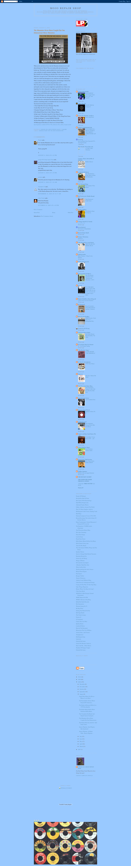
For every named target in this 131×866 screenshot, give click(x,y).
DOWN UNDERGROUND (85, 127)
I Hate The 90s (82, 103)
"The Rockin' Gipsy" (83, 350)
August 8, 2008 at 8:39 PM (47, 173)
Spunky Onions (80, 552)
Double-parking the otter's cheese (84, 569)
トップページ (81, 223)
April (81, 744)
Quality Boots (79, 624)
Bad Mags (78, 513)
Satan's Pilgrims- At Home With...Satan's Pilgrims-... (86, 732)
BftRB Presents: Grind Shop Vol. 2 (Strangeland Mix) (90, 319)
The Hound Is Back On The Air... (89, 211)
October (82, 689)
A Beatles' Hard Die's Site (82, 565)
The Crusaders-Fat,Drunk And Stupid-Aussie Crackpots (87, 715)
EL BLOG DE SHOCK (84, 362)
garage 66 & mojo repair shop (46, 159)
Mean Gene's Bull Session (85, 459)
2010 (79, 677)
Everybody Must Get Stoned (85, 344)
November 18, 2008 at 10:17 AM (49, 194)
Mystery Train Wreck (84, 410)
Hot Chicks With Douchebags (83, 500)
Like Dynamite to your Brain (86, 242)
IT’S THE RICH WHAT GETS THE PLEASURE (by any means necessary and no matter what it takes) (90, 291)
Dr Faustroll (81, 304)
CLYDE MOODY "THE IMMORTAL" (90, 352)
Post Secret (79, 574)
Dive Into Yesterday (81, 532)
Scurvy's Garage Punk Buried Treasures (86, 554)
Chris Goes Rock (80, 591)
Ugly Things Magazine (82, 587)
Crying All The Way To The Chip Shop (86, 584)
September (82, 691)
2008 (79, 682)
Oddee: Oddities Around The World (85, 507)
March (81, 746)
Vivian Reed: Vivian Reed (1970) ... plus (90, 437)
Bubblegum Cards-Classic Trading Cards (86, 511)
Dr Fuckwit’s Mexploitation (84, 229)
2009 (79, 679)
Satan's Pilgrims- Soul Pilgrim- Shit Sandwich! (87, 728)
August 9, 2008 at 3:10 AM (47, 182)
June (81, 739)
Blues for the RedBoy (83, 316)
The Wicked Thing (83, 184)
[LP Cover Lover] (82, 26)
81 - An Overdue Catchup (84, 346)
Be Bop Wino (79, 608)
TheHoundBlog (82, 209)
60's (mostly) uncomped (82, 563)
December (82, 684)
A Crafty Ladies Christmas (89, 149)
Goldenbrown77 (82, 422)
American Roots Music (84, 332)
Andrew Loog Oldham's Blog (83, 580)
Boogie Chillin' (80, 576)
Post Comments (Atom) (47, 216)
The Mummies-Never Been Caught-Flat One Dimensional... (88, 719)
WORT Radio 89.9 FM (82, 597)
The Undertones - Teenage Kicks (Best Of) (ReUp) (90, 425)
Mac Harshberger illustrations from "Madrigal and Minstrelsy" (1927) (89, 277)
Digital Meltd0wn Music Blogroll (87, 299)
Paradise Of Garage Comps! (83, 648)
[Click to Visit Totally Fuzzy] (65, 788)
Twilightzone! (79, 635)
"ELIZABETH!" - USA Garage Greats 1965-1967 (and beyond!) (90, 95)
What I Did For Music (84, 447)
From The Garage (80, 534)
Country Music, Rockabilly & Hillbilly (86, 159)
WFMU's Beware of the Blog (83, 599)
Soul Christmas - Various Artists (89, 449)
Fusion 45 (80, 488)
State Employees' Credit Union (89, 200)
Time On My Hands (81, 545)
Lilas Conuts (41, 198)
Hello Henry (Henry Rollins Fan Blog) (86, 541)
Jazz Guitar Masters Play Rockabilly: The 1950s (90, 335)
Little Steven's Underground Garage (85, 582)
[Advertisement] (45, 20)
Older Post (70, 212)
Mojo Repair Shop (65, 8)
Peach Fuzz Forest (80, 539)
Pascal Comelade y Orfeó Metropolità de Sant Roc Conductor (90, 307)
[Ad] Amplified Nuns (90, 399)
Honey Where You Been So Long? (85, 589)
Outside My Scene (81, 641)
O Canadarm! (79, 619)
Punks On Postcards (83, 262)
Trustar (40, 140)
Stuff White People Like (82, 502)
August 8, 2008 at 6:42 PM (47, 155)
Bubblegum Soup (80, 637)
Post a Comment (38, 209)
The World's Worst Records (85, 147)
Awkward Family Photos (82, 505)
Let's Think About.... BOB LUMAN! (90, 461)
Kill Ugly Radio (80, 613)
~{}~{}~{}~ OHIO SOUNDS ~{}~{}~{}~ (86, 484)
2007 (79, 749)
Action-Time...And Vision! (83, 632)
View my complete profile (84, 775)
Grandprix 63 (41, 186)
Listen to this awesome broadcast (85, 300)
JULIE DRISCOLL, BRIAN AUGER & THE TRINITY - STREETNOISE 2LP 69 (90, 132)
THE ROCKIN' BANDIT (84, 477)
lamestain (78, 639)
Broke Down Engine (81, 571)
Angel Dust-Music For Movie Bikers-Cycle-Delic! (86, 697)
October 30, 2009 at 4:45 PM (48, 205)
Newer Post (37, 212)
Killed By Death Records (82, 602)
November (82, 686)
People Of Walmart (81, 496)
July (81, 736)
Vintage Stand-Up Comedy (85, 221)
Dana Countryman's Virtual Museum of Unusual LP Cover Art (86, 523)
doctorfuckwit (82, 227)
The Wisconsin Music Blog (85, 386)
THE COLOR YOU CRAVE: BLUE (90, 244)
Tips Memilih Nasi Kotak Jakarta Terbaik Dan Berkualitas (90, 175)
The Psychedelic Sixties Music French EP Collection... (87, 701)
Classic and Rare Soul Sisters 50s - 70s (87, 434)
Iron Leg (80, 139)
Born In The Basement (82, 628)
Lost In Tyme (79, 537)
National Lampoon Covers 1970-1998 (86, 516)
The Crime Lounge (81, 615)
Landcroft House (80, 626)
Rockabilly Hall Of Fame (82, 498)
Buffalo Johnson (89, 161)
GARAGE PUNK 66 (83, 172)
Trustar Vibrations (83, 237)
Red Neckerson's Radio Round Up (86, 197)
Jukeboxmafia (82, 254)
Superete (80, 374)
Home (53, 212)
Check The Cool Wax (81, 621)
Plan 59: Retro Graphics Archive (84, 509)
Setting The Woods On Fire (83, 610)
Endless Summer (82, 471)
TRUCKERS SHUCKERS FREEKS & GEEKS (85, 480)
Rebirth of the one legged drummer (86, 473)
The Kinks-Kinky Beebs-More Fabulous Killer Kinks (87, 710)
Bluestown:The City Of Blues (83, 630)
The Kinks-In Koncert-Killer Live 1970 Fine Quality (87, 706)
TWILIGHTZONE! (83, 91)
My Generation (80, 604)
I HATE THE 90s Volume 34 (89, 105)
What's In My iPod (81, 567)
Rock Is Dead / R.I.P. (83, 233)
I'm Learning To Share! (84, 273)
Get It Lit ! (80, 238)
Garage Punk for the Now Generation (51, 130)
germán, (40, 177)
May (81, 741)
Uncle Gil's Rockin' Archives (86, 115)
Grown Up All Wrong (83, 328)
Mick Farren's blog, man (82, 543)
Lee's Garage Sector (83, 398)
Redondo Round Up (81, 556)
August (82, 694)
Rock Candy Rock (89, 117)
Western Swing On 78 (81, 606)
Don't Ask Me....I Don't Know (83, 645)
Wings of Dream (80, 560)
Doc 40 (80, 285)
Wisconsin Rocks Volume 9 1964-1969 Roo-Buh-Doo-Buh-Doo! (90, 390)
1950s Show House (89, 363)
